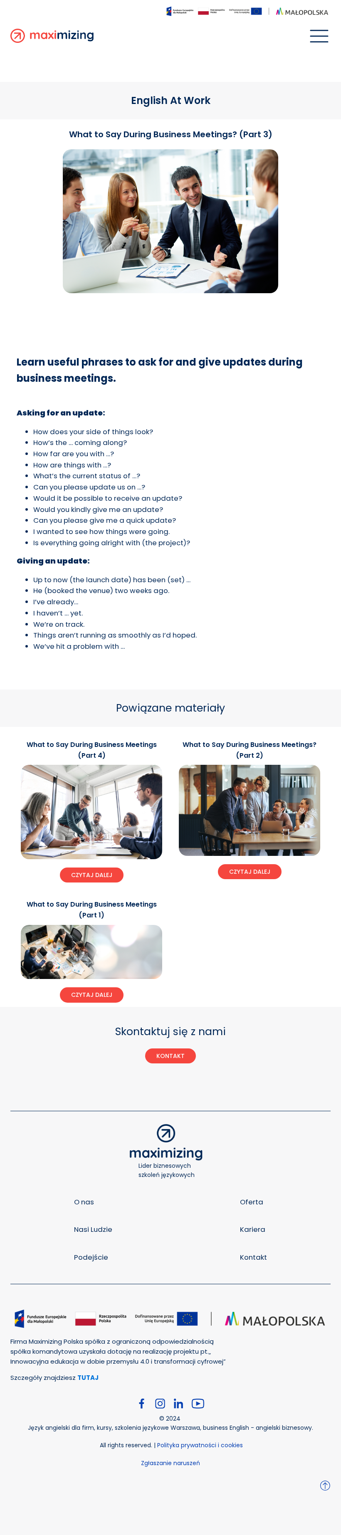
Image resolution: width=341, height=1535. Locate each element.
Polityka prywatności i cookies (200, 1445)
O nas (84, 1202)
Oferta (251, 1202)
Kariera (252, 1229)
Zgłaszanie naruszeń (170, 1463)
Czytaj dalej (91, 875)
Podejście (91, 1257)
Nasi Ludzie (93, 1229)
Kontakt (253, 1257)
